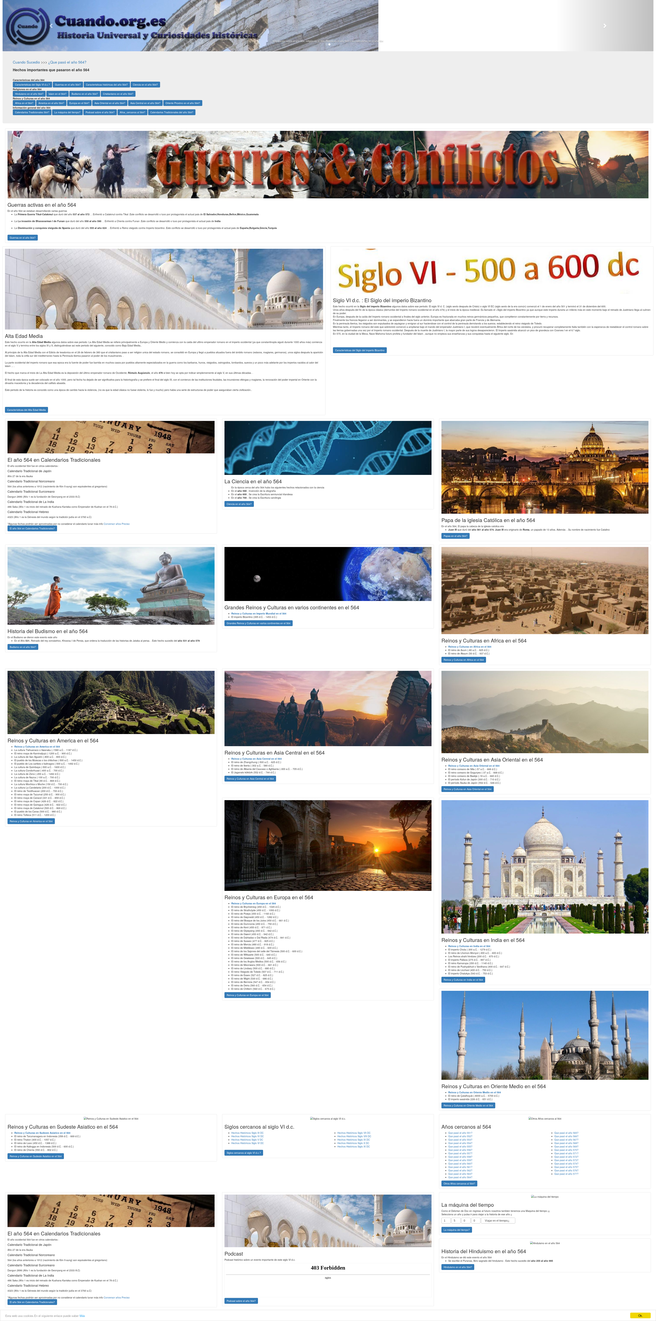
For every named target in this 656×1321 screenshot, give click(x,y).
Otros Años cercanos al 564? (459, 1183)
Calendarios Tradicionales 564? (32, 112)
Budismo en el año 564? (85, 93)
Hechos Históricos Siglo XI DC (353, 1146)
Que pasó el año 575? (566, 1167)
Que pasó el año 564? (460, 1177)
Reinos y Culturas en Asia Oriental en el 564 (467, 789)
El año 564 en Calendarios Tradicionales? (32, 528)
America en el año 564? (51, 103)
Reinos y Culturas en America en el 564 (31, 821)
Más (82, 1315)
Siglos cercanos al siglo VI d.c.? (244, 1152)
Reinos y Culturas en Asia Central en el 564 (250, 778)
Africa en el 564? (24, 103)
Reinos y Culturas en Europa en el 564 (248, 995)
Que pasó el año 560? (460, 1163)
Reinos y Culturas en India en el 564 (463, 979)
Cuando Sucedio (26, 62)
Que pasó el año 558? (460, 1156)
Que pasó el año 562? (460, 1170)
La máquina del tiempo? (67, 112)
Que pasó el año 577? (566, 1173)
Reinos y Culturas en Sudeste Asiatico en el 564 (36, 1156)
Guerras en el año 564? (68, 84)
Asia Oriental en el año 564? (109, 103)
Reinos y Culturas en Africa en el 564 (464, 659)
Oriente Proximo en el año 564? (183, 103)
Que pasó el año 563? (460, 1173)
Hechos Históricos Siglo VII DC (354, 1132)
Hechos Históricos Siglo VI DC (247, 1143)
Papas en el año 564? (455, 536)
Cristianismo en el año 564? (118, 93)
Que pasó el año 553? (460, 1139)
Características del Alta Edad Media (26, 410)
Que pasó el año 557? (460, 1153)
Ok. (640, 1315)
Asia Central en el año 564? (145, 103)
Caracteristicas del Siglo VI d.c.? (32, 84)
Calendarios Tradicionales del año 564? (171, 112)
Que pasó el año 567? (566, 1139)
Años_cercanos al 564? (132, 112)
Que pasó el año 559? (460, 1160)
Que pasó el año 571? (566, 1153)
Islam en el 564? (57, 93)
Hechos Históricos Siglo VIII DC (354, 1136)
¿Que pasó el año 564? (67, 62)
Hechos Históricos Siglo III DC (247, 1132)
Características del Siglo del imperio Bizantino (360, 350)
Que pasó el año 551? (460, 1132)
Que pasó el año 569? (566, 1146)
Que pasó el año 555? (460, 1146)
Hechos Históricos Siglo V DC (247, 1139)
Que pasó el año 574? (566, 1163)
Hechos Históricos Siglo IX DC (353, 1139)
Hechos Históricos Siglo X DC (353, 1143)
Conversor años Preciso (117, 523)
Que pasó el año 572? (566, 1156)
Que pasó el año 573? (566, 1160)
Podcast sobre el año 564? (100, 112)
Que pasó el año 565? (566, 1132)
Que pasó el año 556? (460, 1150)
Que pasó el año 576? (566, 1170)
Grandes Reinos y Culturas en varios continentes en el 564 (258, 623)
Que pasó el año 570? (566, 1150)
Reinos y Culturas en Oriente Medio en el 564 (468, 1105)
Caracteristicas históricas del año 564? (107, 84)
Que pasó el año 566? (566, 1136)
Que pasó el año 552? (460, 1136)
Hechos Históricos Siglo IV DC (247, 1136)
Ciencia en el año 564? (145, 84)
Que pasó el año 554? (460, 1143)
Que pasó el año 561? (460, 1167)
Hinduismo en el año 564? (29, 93)
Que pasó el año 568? (566, 1143)
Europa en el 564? (79, 103)
